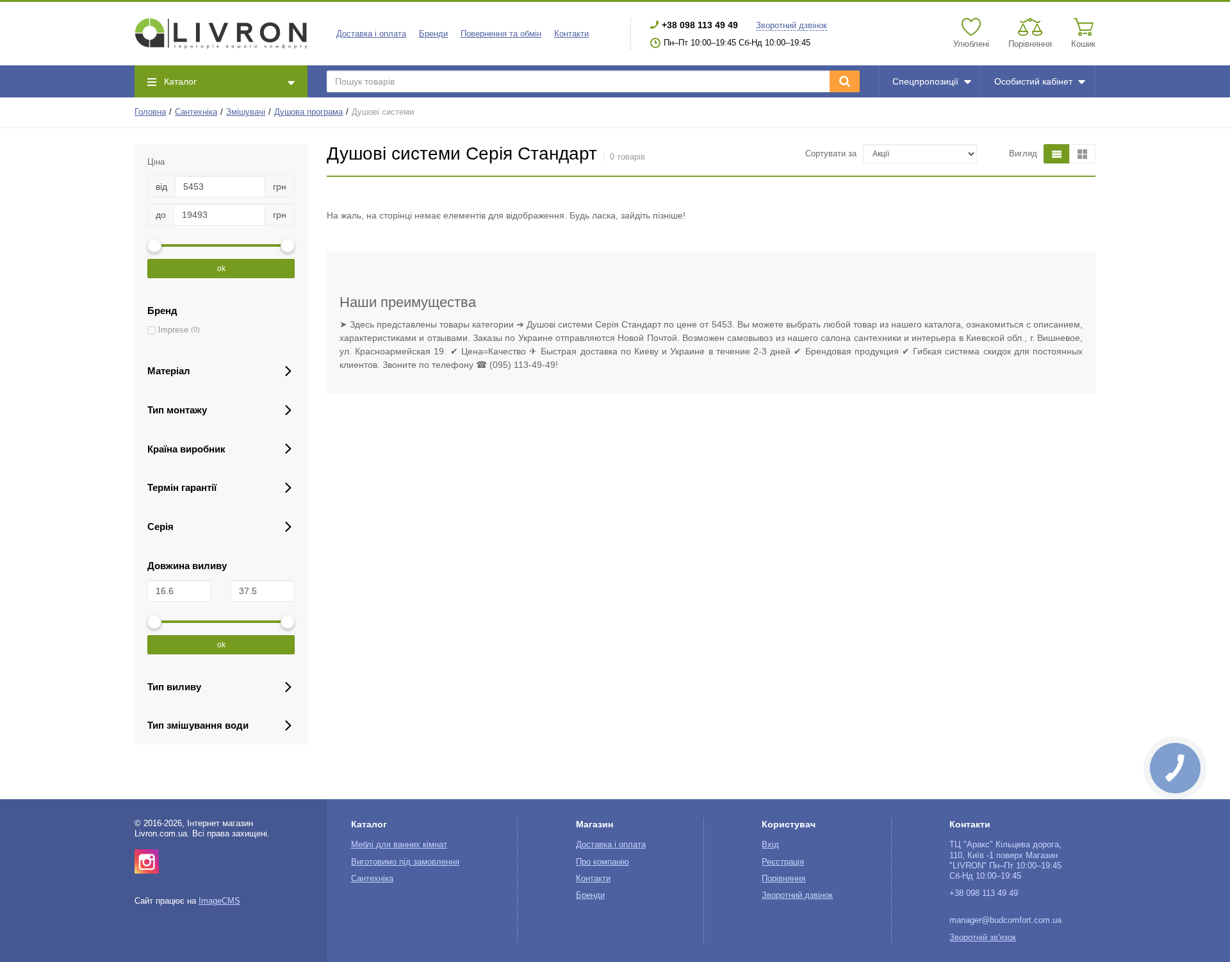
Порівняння (783, 878)
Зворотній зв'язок (982, 937)
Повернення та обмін (501, 33)
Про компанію (602, 862)
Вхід (770, 844)
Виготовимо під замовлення (405, 862)
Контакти (571, 33)
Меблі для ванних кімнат (399, 844)
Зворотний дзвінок (791, 25)
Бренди (433, 33)
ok (221, 268)
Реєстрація (783, 862)
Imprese (173, 330)
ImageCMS (219, 901)
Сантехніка (196, 112)
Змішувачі (245, 112)
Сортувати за (831, 153)
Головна (150, 112)
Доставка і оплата (371, 33)
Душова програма (308, 112)
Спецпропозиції (925, 81)
